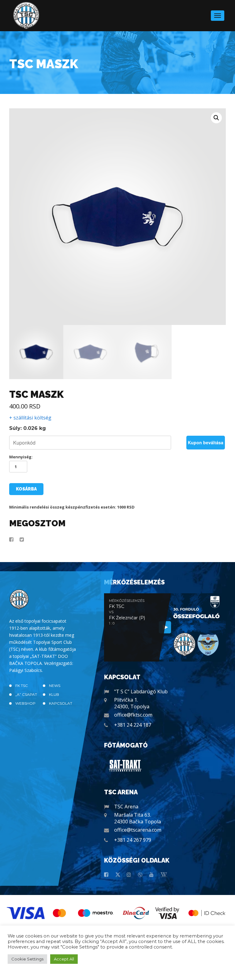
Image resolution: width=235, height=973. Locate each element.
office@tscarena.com (137, 829)
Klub (54, 694)
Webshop (25, 703)
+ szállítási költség (30, 417)
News (54, 685)
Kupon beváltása (205, 442)
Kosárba (26, 488)
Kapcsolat (60, 703)
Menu (217, 15)
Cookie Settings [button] (27, 958)
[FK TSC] (26, 15)
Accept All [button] (64, 958)
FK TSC (21, 685)
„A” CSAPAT (26, 694)
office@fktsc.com (133, 714)
